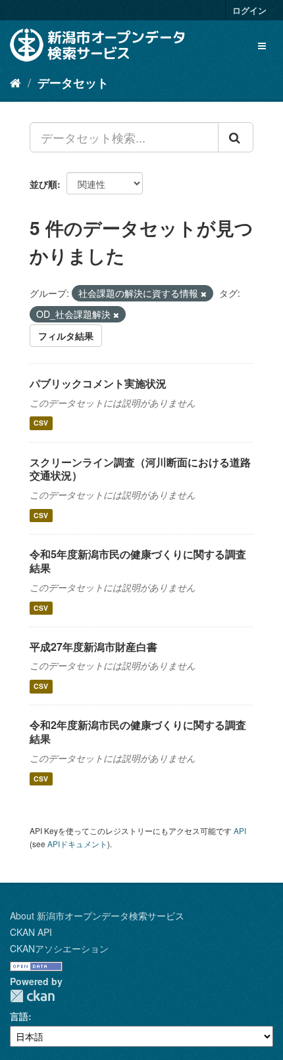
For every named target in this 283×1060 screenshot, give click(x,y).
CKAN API (31, 932)
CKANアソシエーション (59, 948)
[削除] (204, 293)
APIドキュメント (77, 843)
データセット (73, 82)
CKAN (32, 996)
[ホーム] (15, 82)
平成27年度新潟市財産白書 (93, 646)
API (240, 830)
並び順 (43, 183)
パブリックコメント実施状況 (98, 383)
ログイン (249, 10)
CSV (41, 423)
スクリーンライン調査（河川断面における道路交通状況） (140, 468)
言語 (19, 1016)
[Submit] (235, 137)
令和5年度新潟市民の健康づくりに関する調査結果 (138, 560)
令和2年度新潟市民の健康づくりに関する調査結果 (138, 731)
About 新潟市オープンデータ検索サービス (97, 915)
